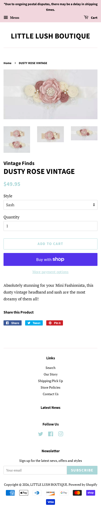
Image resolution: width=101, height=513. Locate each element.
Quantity (11, 217)
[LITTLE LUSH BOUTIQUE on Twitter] (40, 435)
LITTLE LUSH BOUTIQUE (50, 36)
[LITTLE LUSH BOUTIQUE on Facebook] (50, 435)
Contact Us (50, 394)
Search (50, 367)
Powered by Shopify (83, 484)
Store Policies (50, 387)
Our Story (51, 374)
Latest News (50, 407)
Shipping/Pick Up (50, 381)
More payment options (50, 271)
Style (8, 196)
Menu (14, 17)
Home (8, 63)
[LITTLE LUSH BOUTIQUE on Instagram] (60, 435)
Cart (93, 17)
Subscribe (82, 470)
